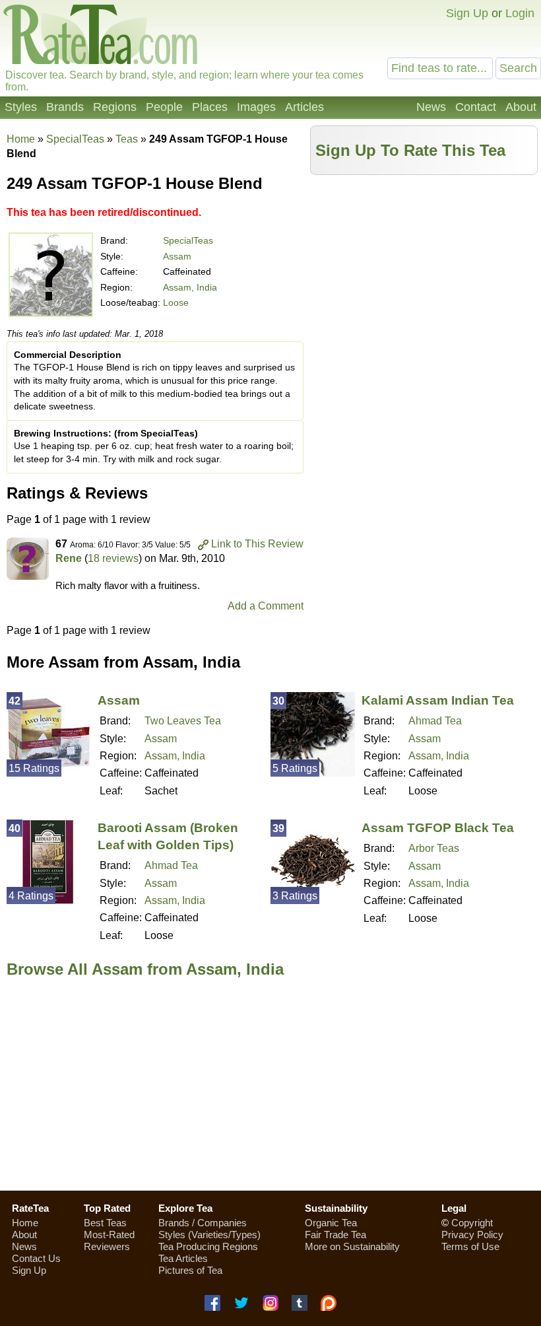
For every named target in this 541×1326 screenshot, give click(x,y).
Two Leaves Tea (182, 720)
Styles (21, 107)
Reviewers (107, 1246)
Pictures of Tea (190, 1270)
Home (21, 139)
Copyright (472, 1222)
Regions (115, 107)
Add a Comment (265, 605)
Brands (65, 107)
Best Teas (105, 1222)
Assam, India (190, 287)
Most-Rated (109, 1234)
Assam (177, 256)
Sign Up (467, 13)
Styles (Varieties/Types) (209, 1234)
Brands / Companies (202, 1222)
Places (210, 107)
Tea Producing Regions (208, 1246)
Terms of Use (470, 1246)
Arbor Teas (433, 848)
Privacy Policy (472, 1234)
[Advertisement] (424, 274)
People (164, 107)
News (431, 107)
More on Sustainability (352, 1246)
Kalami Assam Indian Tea (438, 700)
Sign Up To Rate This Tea (410, 150)
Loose (176, 302)
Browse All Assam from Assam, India (145, 969)
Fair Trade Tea (335, 1234)
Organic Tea (331, 1222)
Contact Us (36, 1258)
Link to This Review (257, 543)
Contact (475, 107)
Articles (304, 107)
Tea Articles (183, 1258)
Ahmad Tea (435, 720)
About (520, 107)
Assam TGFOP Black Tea (438, 828)
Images (256, 107)
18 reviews (113, 558)
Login (519, 13)
